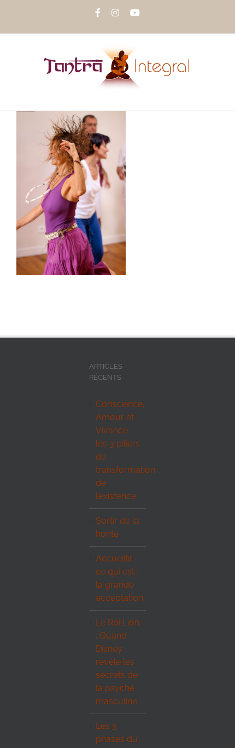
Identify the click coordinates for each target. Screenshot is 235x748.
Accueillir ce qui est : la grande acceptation (118, 578)
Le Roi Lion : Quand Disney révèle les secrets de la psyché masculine (117, 661)
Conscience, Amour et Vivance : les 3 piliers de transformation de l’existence (118, 450)
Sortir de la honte (117, 527)
